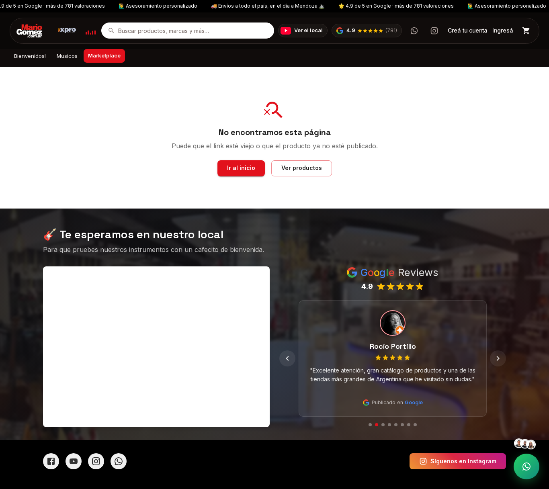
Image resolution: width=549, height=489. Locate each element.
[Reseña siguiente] (498, 358)
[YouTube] (74, 461)
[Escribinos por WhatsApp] (414, 31)
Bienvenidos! (30, 56)
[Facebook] (51, 461)
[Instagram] (96, 461)
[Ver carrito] (526, 30)
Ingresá (502, 30)
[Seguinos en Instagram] (434, 31)
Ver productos (301, 167)
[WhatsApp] (119, 461)
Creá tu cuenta (468, 30)
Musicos (67, 56)
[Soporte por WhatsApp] (526, 466)
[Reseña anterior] (287, 358)
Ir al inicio (241, 167)
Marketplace (104, 55)
